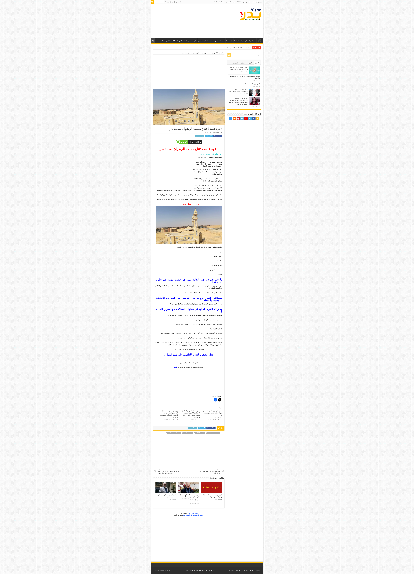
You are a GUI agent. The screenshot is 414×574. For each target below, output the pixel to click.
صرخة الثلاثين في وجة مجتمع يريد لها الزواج (209, 471)
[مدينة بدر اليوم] (250, 14)
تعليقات (243, 63)
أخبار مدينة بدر (212, 53)
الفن (216, 41)
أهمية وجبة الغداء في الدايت (251, 84)
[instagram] (165, 2)
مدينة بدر (252, 41)
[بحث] (152, 2)
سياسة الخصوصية (230, 2)
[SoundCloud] (168, 2)
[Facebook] (178, 2)
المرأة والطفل (208, 41)
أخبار (237, 41)
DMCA (239, 2)
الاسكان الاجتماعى (200, 432)
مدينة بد (179, 367)
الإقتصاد (230, 41)
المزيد (180, 41)
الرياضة (222, 41)
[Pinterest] (174, 2)
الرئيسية (259, 40)
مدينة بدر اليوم (184, 362)
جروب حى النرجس (188, 432)
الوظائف (193, 41)
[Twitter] (177, 2)
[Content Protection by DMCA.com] (188, 142)
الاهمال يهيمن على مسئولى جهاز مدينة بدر (167, 496)
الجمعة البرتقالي (168, 41)
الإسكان (244, 41)
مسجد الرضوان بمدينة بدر (174, 432)
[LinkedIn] (172, 2)
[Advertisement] (191, 21)
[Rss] (180, 2)
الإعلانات (214, 2)
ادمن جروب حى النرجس (213, 432)
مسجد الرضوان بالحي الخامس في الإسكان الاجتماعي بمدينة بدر (212, 413)
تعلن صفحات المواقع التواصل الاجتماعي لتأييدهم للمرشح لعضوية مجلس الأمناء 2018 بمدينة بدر (189, 498)
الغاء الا (249, 47)
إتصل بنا (221, 2)
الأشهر (250, 63)
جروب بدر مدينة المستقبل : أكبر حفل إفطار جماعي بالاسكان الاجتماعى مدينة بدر (169, 413)
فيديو (200, 41)
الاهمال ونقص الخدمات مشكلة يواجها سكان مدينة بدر (212, 496)
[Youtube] (170, 2)
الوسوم (235, 63)
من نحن (245, 2)
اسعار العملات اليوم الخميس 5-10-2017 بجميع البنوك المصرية (168, 471)
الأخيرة (257, 63)
